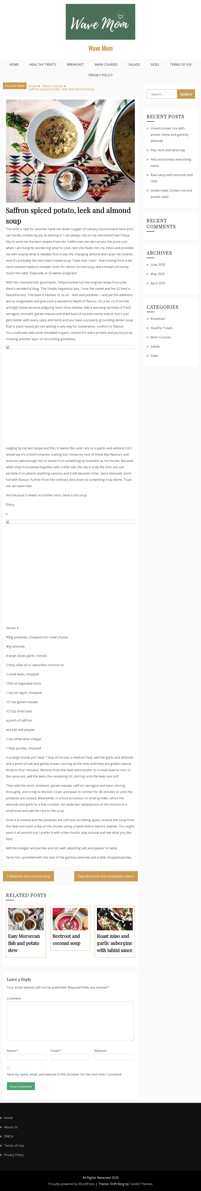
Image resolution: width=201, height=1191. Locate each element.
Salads (134, 64)
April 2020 (158, 283)
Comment (14, 998)
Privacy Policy (101, 75)
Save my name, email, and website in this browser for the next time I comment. (64, 1074)
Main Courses (106, 64)
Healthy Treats (42, 64)
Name (12, 1051)
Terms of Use (181, 64)
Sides (155, 64)
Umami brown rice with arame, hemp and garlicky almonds (169, 134)
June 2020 (158, 264)
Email (56, 1051)
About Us (11, 1127)
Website (100, 1051)
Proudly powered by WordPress (71, 1184)
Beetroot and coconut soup (30, 876)
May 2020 (158, 274)
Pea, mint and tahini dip (168, 150)
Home (14, 64)
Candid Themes (141, 1184)
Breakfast (75, 64)
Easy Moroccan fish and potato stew (104, 876)
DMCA (8, 1136)
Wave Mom (100, 48)
